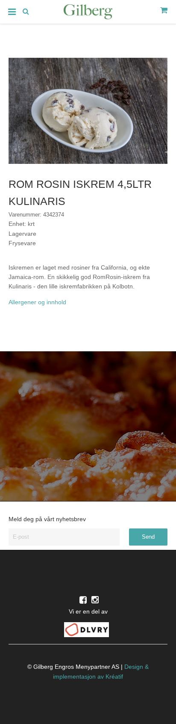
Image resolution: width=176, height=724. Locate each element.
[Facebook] (83, 600)
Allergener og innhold (37, 302)
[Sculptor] (88, 13)
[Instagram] (95, 600)
